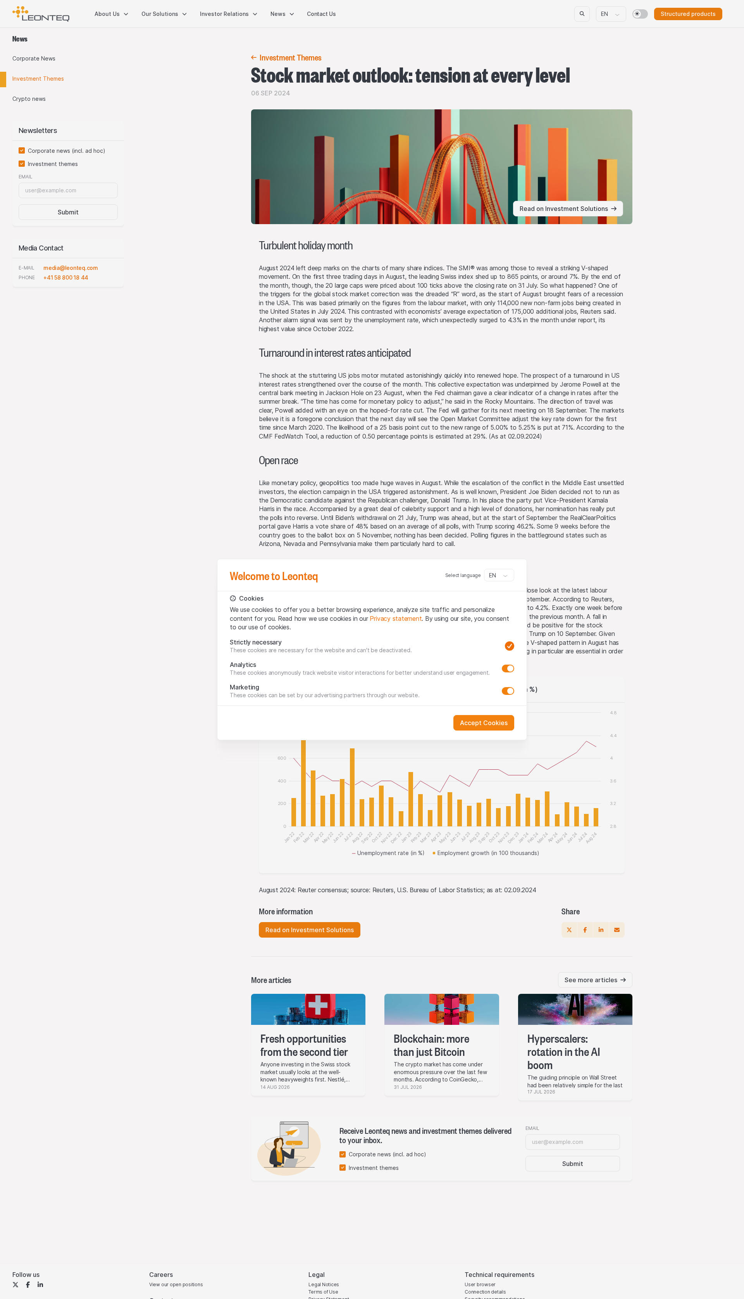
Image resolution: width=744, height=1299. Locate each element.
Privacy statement (396, 618)
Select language (463, 575)
